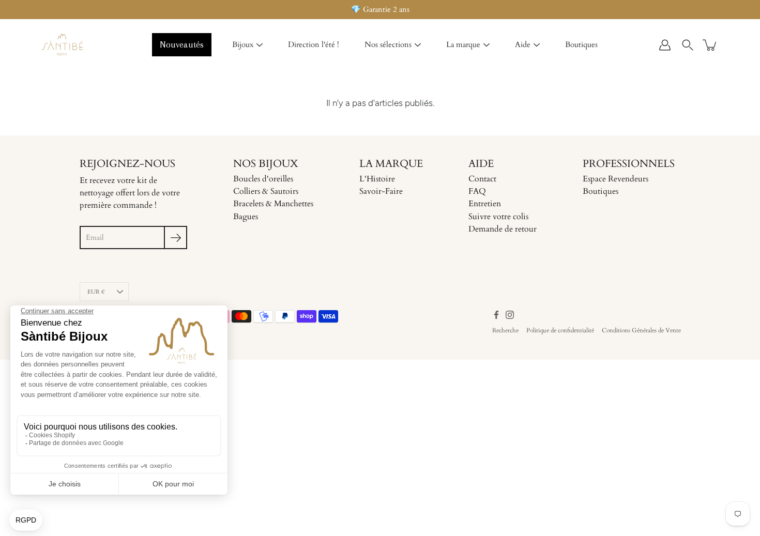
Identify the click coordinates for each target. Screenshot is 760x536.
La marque (463, 44)
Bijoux (242, 44)
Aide (522, 44)
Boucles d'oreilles (263, 179)
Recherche (505, 330)
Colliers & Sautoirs (265, 191)
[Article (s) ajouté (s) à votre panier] (710, 45)
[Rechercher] (687, 45)
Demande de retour (502, 229)
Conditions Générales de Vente (641, 330)
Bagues (245, 216)
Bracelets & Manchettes (273, 203)
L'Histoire (377, 179)
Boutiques (581, 44)
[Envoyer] (175, 237)
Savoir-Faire (381, 191)
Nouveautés (182, 44)
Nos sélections (388, 44)
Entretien (484, 203)
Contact (482, 179)
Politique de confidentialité (560, 330)
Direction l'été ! (313, 44)
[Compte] (665, 45)
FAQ (477, 191)
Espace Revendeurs (615, 179)
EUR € (96, 292)
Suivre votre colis (498, 216)
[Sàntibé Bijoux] (62, 45)
